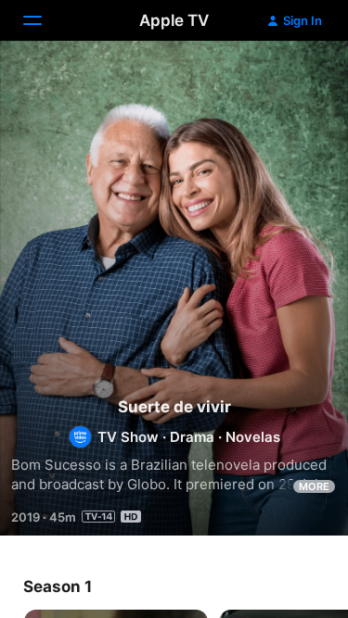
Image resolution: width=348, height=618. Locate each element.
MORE (314, 486)
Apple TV (174, 20)
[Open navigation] (43, 20)
